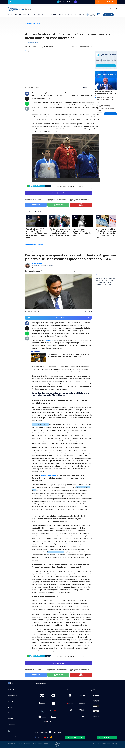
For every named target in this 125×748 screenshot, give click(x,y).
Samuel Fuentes (37, 263)
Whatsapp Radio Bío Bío (108, 737)
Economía (37, 14)
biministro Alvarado (48, 475)
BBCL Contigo (79, 14)
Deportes (44, 14)
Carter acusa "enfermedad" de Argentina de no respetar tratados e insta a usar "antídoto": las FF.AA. (69, 355)
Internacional (27, 14)
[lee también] (39, 357)
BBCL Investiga (69, 14)
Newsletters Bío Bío (65, 2)
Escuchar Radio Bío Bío (106, 2)
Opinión (60, 14)
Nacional (18, 14)
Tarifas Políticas (12, 736)
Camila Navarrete (32, 42)
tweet (65, 544)
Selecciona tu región (17, 2)
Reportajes (11, 724)
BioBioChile (48, 340)
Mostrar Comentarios (58, 193)
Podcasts (10, 14)
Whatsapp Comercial (76, 737)
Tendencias (52, 14)
